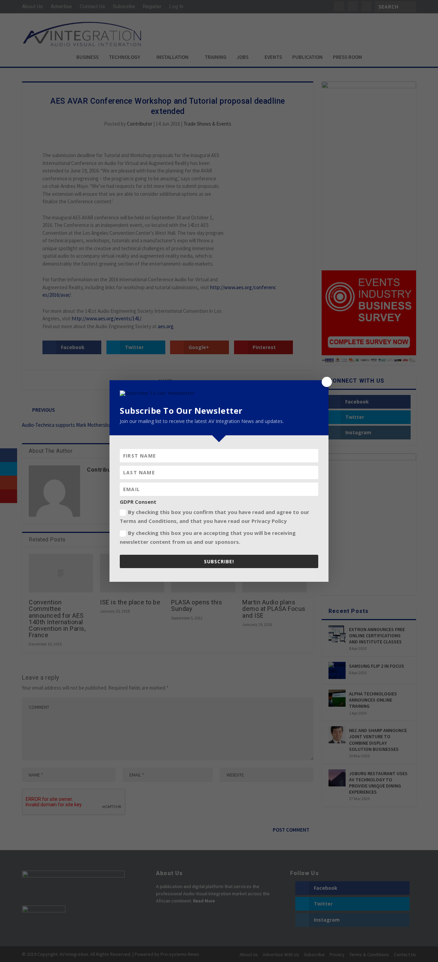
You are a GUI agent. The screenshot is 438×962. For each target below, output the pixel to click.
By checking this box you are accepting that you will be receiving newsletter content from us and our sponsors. (208, 537)
